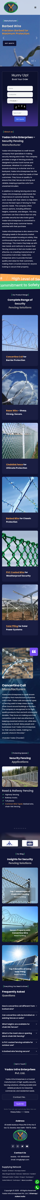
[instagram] (17, 1146)
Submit (20, 1103)
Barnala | (19, 1174)
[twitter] (22, 1146)
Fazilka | (16, 1177)
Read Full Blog (20, 897)
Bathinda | (26, 1174)
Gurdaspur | (30, 1177)
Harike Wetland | (7, 1180)
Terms (26, 1112)
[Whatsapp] (37, 1182)
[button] (3, 38)
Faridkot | (33, 1174)
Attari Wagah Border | (9, 1174)
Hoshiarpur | (17, 1180)
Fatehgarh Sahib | (8, 1177)
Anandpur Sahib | (20, 1171)
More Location (27, 1180)
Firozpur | (23, 1177)
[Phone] (37, 1187)
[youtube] (27, 1146)
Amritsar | (11, 1171)
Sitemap (33, 1193)
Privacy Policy (16, 1112)
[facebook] (13, 1146)
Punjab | (4, 1171)
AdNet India (20, 1196)
